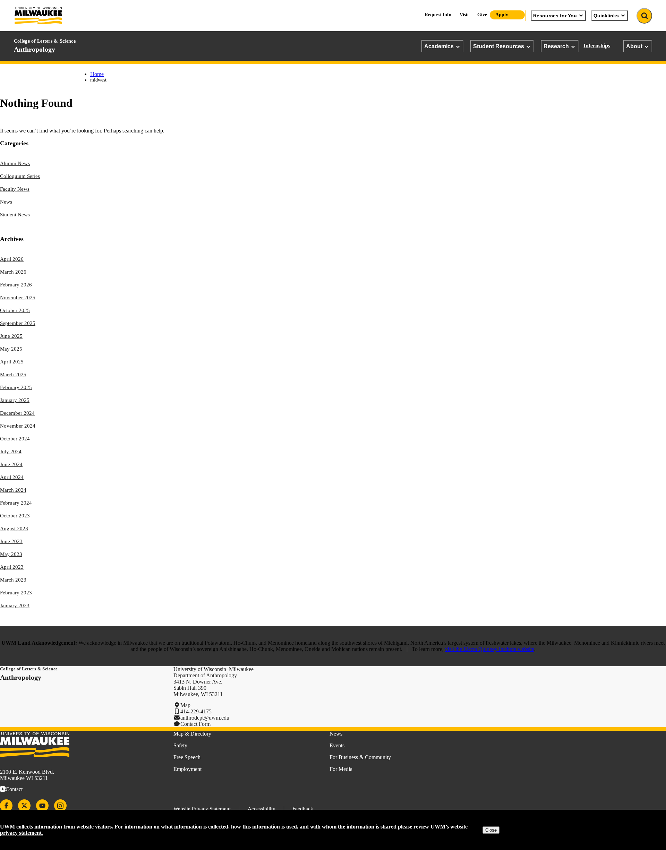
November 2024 (17, 426)
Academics (439, 46)
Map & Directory (192, 734)
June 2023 (11, 541)
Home (97, 74)
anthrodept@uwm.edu (204, 718)
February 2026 (16, 284)
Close (491, 830)
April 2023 (12, 567)
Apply (501, 14)
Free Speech (186, 757)
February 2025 (16, 387)
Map (185, 705)
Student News (15, 214)
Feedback (302, 809)
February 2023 (16, 592)
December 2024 (17, 413)
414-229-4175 (196, 711)
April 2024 (12, 477)
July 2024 (11, 451)
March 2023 (13, 580)
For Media (341, 769)
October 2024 (15, 438)
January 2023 (14, 605)
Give (482, 14)
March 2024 (13, 490)
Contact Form (195, 724)
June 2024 (11, 464)
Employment (187, 769)
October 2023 (15, 515)
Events (337, 745)
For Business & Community (360, 757)
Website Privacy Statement (202, 809)
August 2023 (14, 528)
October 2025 (15, 310)
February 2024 (16, 503)
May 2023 (11, 554)
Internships (596, 45)
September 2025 (17, 323)
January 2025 (14, 400)
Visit (464, 14)
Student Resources (498, 46)
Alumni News (15, 163)
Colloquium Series (20, 176)
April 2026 (12, 259)
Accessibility (261, 809)
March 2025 (13, 374)
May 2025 (11, 349)
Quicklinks (606, 15)
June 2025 (11, 336)
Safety (180, 745)
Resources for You (555, 15)
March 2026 (13, 272)
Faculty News (14, 189)
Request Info (438, 14)
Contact (14, 789)
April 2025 (12, 361)
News (6, 202)
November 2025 (17, 297)
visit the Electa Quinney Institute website (489, 649)
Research (556, 46)
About (634, 46)
